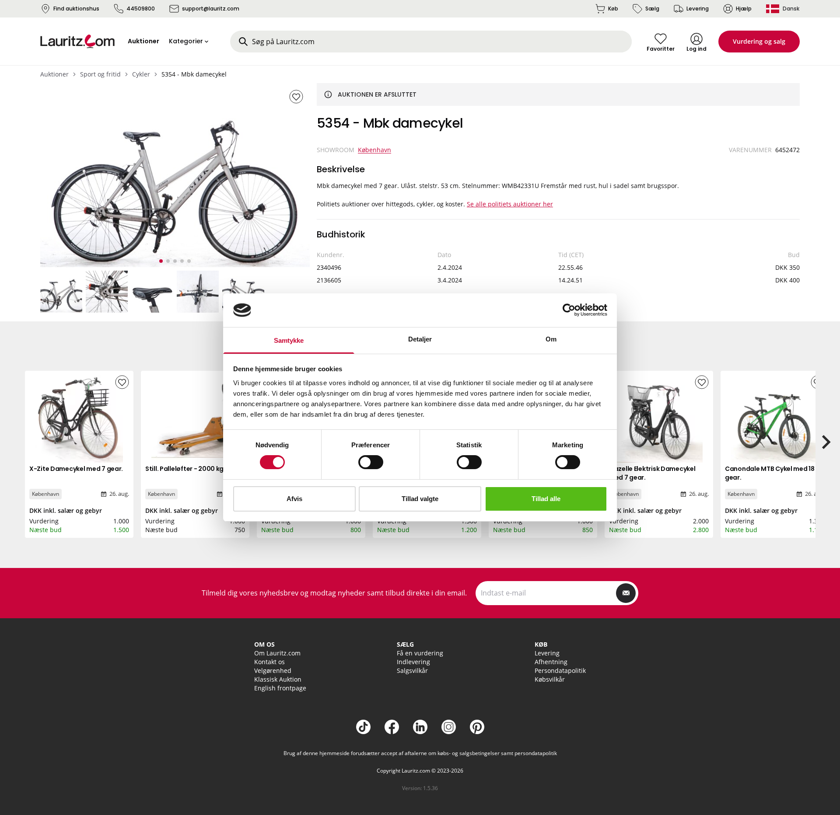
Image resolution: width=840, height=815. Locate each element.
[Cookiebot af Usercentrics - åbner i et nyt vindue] (569, 310)
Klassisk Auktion (277, 679)
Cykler (141, 74)
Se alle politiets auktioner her (510, 204)
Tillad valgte (420, 498)
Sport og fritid (100, 74)
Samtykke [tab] (289, 340)
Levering (697, 8)
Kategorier (186, 41)
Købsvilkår (550, 679)
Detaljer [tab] (420, 339)
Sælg (652, 8)
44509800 (140, 8)
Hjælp (744, 8)
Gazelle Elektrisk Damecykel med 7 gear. (652, 473)
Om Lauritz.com (277, 653)
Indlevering (413, 662)
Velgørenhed (272, 670)
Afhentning (551, 662)
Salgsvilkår (412, 670)
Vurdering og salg (759, 41)
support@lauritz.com (210, 8)
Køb (613, 8)
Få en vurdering (420, 653)
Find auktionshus (76, 8)
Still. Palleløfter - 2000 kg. (185, 468)
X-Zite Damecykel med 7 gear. (76, 468)
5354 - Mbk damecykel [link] (194, 74)
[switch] (370, 462)
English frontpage (280, 688)
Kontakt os (269, 662)
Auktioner (54, 74)
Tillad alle (546, 498)
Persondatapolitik (560, 670)
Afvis (294, 498)
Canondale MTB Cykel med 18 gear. (770, 473)
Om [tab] (551, 339)
